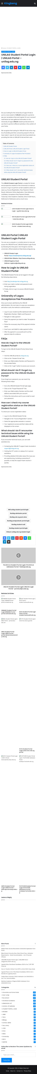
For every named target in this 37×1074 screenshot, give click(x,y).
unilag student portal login (19, 528)
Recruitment (5, 998)
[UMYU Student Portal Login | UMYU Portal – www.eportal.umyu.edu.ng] (9, 819)
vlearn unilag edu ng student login (18, 532)
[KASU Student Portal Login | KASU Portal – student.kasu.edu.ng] (6, 226)
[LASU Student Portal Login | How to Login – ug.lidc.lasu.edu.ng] (6, 211)
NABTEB (4, 1042)
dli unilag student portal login (18, 509)
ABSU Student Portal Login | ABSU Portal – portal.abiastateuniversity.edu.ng (9, 634)
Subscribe (6, 1060)
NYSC (4, 1031)
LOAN (4, 1028)
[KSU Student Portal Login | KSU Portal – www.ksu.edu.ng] (6, 219)
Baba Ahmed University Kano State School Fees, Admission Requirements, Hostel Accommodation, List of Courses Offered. (17, 955)
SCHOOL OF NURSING (8, 1006)
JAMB (4, 1014)
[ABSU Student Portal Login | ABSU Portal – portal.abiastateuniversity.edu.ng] (9, 624)
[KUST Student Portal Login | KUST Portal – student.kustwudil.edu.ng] (27, 604)
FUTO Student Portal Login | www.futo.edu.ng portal (26, 750)
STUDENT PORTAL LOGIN (13, 48)
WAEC (4, 1033)
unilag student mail (18, 524)
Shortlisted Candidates (8, 1000)
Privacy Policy (27, 1071)
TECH (4, 1017)
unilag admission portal (19, 513)
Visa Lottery (5, 1025)
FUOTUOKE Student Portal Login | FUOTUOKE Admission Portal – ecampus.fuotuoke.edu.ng (27, 889)
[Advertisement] (18, 27)
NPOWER (4, 1011)
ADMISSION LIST (7, 1003)
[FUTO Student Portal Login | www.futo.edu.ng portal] (27, 682)
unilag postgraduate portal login (18, 521)
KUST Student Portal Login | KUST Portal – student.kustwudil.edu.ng (27, 613)
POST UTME (5, 995)
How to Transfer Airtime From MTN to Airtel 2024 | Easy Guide (18, 969)
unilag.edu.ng (24, 356)
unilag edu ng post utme (19, 517)
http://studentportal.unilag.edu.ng (17, 281)
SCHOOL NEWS (6, 1022)
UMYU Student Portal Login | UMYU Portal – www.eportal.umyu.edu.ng (9, 888)
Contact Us (20, 1071)
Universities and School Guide (10, 992)
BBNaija (4, 1020)
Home (4, 48)
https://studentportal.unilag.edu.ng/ (20, 255)
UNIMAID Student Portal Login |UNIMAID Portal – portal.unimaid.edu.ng (8, 611)
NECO (4, 1039)
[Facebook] (4, 538)
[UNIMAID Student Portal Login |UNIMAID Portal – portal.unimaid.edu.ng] (9, 603)
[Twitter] (8, 538)
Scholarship (5, 1036)
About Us (12, 1071)
